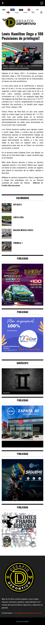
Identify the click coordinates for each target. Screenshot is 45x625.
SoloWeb (26, 621)
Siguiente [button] (40, 55)
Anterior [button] (4, 55)
